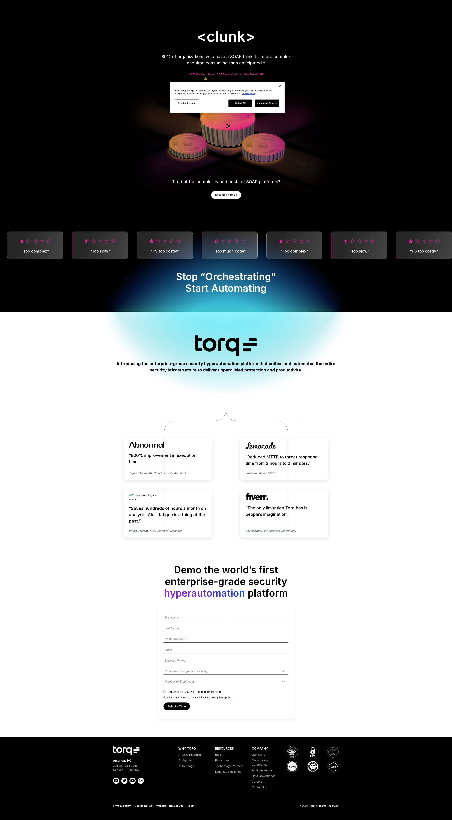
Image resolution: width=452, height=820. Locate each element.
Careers (257, 781)
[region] (227, 97)
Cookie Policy (249, 93)
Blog (218, 754)
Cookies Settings (187, 103)
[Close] (280, 86)
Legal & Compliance (228, 771)
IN (141, 781)
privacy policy (224, 697)
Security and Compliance (260, 762)
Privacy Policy (122, 805)
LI (116, 781)
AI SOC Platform (189, 754)
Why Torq (187, 748)
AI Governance (262, 770)
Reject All (240, 103)
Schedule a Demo (226, 194)
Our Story (258, 754)
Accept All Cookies (267, 103)
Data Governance (263, 776)
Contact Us (259, 787)
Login (191, 805)
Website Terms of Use (170, 805)
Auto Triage (186, 766)
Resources (224, 748)
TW (124, 781)
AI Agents (185, 760)
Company (260, 748)
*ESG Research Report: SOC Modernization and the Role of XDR (226, 74)
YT (132, 781)
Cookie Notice (143, 805)
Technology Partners (229, 766)
